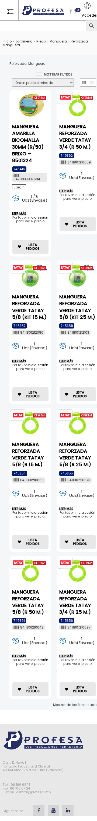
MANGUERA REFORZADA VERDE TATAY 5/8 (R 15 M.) (28, 454)
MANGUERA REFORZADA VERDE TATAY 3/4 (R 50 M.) (75, 136)
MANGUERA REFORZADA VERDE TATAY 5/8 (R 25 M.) (75, 454)
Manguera (58, 41)
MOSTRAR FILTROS (58, 74)
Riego (41, 41)
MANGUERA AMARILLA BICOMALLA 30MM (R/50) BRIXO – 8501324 (28, 143)
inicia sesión (37, 217)
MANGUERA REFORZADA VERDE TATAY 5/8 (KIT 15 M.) (29, 306)
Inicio (7, 41)
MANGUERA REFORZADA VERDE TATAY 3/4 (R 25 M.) (75, 602)
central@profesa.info (33, 792)
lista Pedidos (33, 246)
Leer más (19, 214)
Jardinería (24, 41)
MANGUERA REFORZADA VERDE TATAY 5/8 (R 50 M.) (28, 602)
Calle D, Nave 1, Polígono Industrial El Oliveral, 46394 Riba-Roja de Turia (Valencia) (33, 766)
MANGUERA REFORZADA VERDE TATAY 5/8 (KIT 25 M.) (77, 306)
